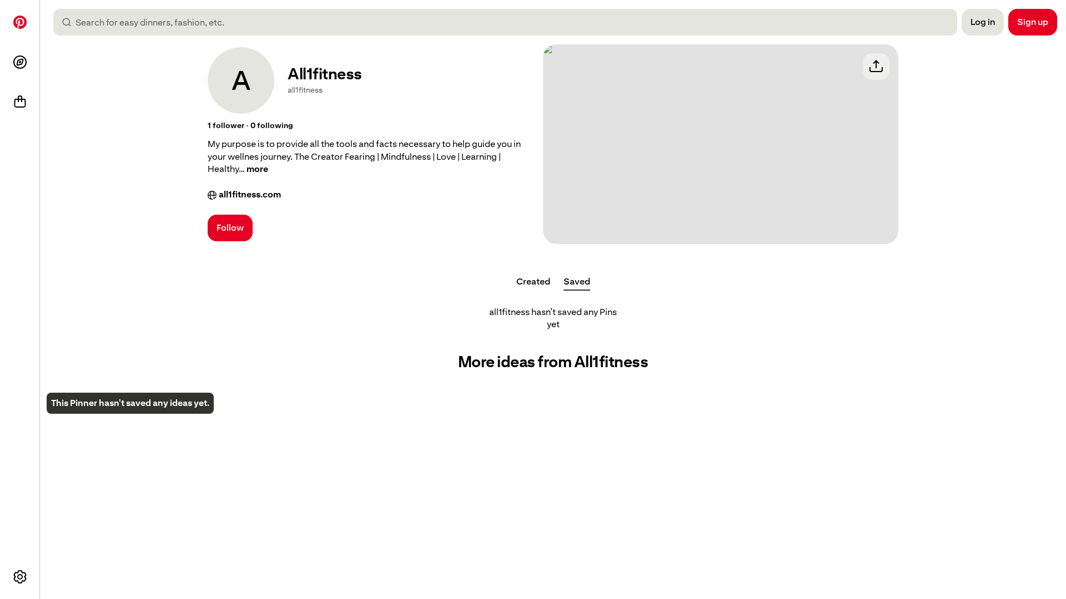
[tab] (533, 281)
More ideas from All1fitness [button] (553, 361)
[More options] (20, 577)
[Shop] (20, 102)
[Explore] (20, 62)
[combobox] (510, 22)
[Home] (20, 22)
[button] (226, 125)
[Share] (876, 66)
